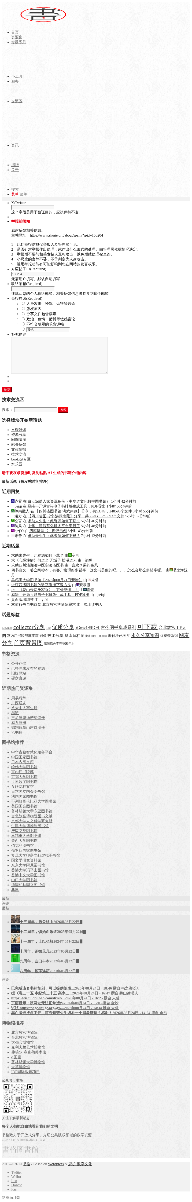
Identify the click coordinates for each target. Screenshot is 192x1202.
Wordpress (56, 1164)
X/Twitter (18, 203)
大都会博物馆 (22, 1042)
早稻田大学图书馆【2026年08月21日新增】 (46, 580)
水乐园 (16, 464)
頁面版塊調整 (22, 600)
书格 (26, 1164)
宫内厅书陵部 (22, 772)
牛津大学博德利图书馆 (30, 826)
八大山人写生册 (24, 708)
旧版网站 (18, 673)
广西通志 (18, 703)
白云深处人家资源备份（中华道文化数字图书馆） (69, 501)
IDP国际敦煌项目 (25, 1072)
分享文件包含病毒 (41, 314)
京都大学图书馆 (24, 777)
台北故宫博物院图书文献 (31, 816)
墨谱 (15, 713)
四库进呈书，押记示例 (48, 531)
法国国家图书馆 (24, 796)
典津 (15, 890)
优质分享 (63, 627)
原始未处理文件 (87, 628)
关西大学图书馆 (24, 841)
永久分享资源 (145, 635)
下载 (48, 628)
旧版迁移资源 (99, 636)
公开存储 (18, 663)
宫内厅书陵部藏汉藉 (23, 636)
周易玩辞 (18, 698)
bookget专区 (21, 459)
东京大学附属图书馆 (28, 865)
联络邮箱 (26, 284)
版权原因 (33, 309)
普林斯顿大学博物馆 (28, 1062)
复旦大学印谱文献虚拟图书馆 (35, 855)
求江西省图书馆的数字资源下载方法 (41, 585)
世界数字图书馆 (24, 782)
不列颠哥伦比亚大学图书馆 (33, 801)
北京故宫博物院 (24, 1032)
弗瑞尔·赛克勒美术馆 (28, 1052)
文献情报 (18, 449)
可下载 (147, 626)
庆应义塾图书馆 (24, 831)
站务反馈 (18, 444)
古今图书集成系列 (118, 627)
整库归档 (72, 635)
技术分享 (55, 635)
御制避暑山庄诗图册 (28, 728)
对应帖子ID (28, 269)
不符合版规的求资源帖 (45, 324)
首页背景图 (28, 642)
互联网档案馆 (22, 787)
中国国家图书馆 (24, 757)
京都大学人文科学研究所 (31, 821)
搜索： (7, 410)
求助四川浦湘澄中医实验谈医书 (37, 565)
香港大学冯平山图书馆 (30, 870)
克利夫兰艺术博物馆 (28, 1047)
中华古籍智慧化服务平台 (31, 752)
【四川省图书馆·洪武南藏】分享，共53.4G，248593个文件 (83, 511)
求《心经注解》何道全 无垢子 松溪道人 (44, 560)
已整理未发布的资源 (28, 668)
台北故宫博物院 (24, 1037)
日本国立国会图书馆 (28, 791)
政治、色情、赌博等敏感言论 (50, 319)
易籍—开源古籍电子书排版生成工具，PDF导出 (66, 506)
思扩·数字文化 (80, 1164)
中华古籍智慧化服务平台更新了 (54, 526)
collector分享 (29, 627)
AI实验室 (7, 628)
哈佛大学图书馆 (24, 767)
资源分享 (18, 435)
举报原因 (26, 298)
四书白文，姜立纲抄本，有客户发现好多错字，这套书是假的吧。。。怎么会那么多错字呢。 (88, 570)
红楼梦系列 (169, 636)
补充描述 (18, 334)
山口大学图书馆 (24, 880)
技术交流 (18, 454)
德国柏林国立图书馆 (28, 885)
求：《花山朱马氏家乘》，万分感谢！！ (45, 590)
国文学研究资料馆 (26, 860)
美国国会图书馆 (24, 806)
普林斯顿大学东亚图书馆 (31, 811)
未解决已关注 (119, 636)
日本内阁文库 (22, 762)
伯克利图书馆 (22, 846)
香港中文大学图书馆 (28, 875)
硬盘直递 (18, 678)
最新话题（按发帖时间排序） (26, 481)
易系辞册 (18, 723)
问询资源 (18, 440)
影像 (43, 636)
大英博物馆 (20, 1067)
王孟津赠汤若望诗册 (28, 718)
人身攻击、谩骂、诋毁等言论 (50, 304)
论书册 (16, 732)
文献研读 (18, 430)
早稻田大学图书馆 (26, 836)
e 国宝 (16, 1057)
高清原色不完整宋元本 (59, 643)
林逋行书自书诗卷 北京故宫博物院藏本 (43, 604)
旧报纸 (85, 636)
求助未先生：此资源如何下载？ (54, 521)
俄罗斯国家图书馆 (26, 850)
